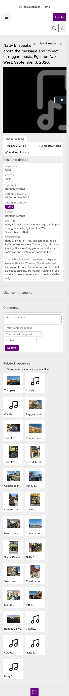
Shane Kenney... (13, 557)
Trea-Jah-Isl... (34, 462)
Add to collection (18, 152)
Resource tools (15, 138)
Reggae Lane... (35, 414)
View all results (48, 43)
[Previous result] (34, 43)
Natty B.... (31, 557)
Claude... (31, 390)
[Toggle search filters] (62, 28)
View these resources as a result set (28, 369)
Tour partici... (12, 390)
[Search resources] (54, 28)
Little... (30, 605)
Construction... (13, 485)
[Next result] (60, 43)
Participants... (12, 533)
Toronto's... (10, 438)
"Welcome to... (12, 581)
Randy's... (31, 485)
